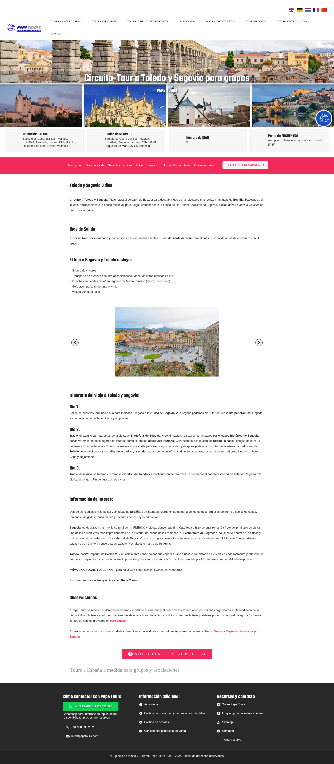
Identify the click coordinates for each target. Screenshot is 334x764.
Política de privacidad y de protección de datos (174, 713)
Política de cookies (156, 722)
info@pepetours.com (84, 736)
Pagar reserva (232, 739)
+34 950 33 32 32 (82, 727)
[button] (83, 21)
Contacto (228, 730)
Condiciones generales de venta (165, 730)
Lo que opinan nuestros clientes (242, 713)
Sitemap (227, 722)
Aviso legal (151, 704)
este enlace (118, 620)
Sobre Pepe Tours (233, 704)
